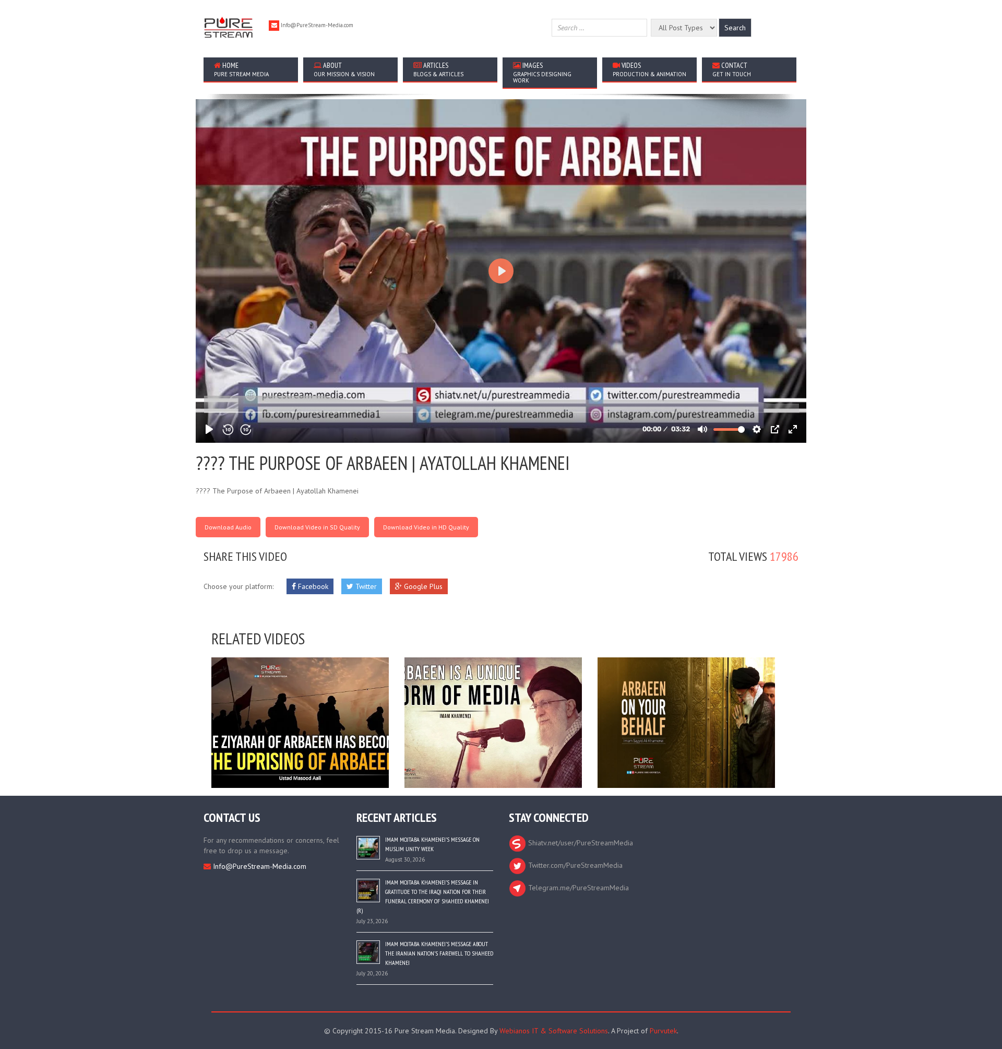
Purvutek (663, 1030)
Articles (438, 69)
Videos (649, 69)
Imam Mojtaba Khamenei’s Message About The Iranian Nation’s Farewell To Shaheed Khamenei (439, 953)
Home (241, 69)
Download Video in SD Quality (317, 527)
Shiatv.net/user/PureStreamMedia (579, 842)
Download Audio (228, 527)
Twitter (365, 586)
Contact (731, 69)
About (344, 69)
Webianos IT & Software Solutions (553, 1030)
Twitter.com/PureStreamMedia (574, 865)
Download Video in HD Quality (426, 527)
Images (542, 72)
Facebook (312, 586)
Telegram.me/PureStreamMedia (577, 887)
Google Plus (422, 586)
